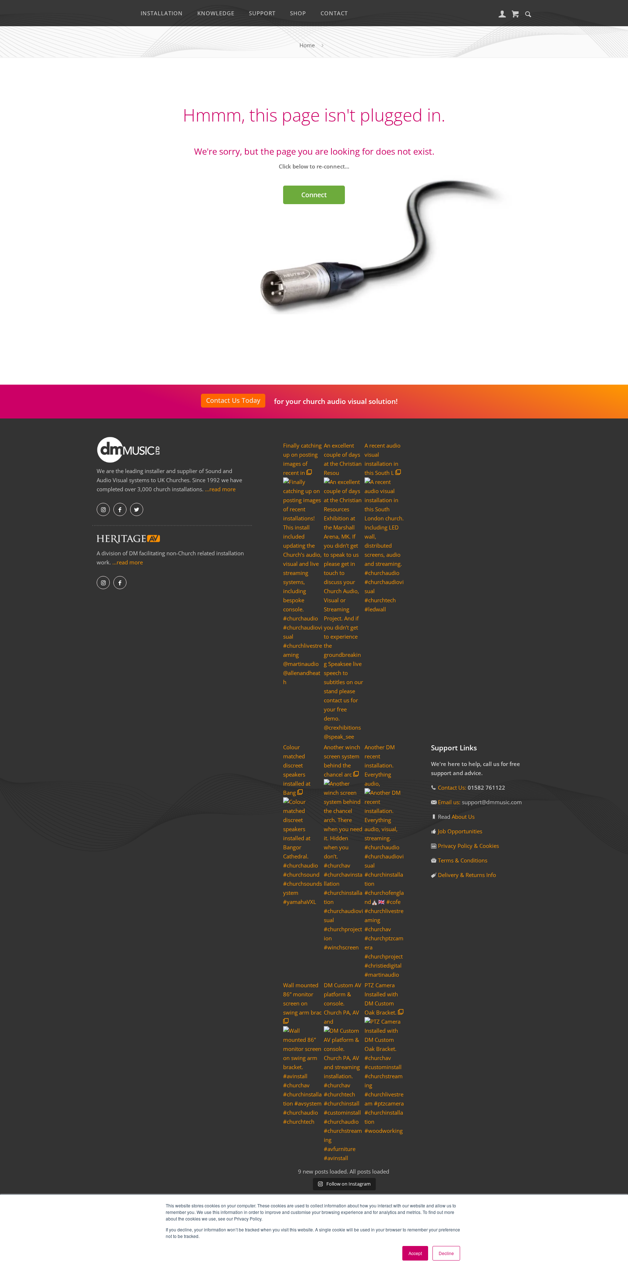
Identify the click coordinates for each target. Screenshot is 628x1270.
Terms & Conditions (462, 860)
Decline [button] (446, 1253)
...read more (220, 489)
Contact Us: (452, 787)
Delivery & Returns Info (467, 874)
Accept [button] (415, 1253)
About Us (463, 816)
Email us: (450, 802)
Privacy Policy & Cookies (468, 845)
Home (307, 45)
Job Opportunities (460, 831)
